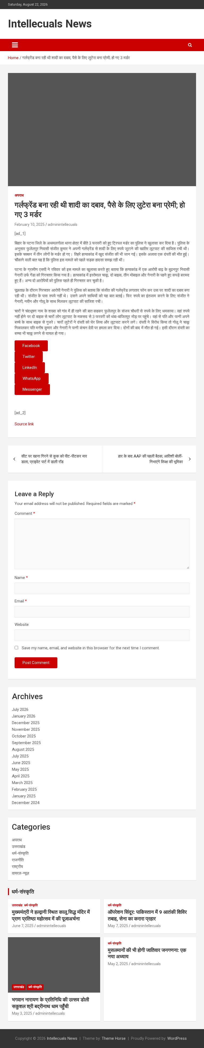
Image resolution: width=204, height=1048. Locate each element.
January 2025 (23, 796)
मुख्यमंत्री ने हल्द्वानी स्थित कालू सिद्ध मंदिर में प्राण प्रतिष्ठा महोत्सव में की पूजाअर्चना (51, 915)
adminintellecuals (62, 224)
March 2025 (22, 782)
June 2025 (21, 762)
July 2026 (20, 709)
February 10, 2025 (30, 224)
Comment (25, 513)
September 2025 (26, 742)
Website (22, 624)
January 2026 (23, 716)
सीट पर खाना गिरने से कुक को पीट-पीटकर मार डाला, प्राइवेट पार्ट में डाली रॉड (54, 459)
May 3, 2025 (22, 1013)
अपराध (19, 195)
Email (21, 601)
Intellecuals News (50, 24)
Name (21, 577)
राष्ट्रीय (17, 866)
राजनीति (18, 860)
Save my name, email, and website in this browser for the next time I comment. (91, 648)
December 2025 (25, 722)
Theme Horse (114, 1038)
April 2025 (20, 776)
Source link (24, 424)
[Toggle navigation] (15, 45)
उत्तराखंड (18, 846)
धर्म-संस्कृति (20, 853)
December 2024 (25, 802)
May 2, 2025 (118, 964)
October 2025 (24, 736)
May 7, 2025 (118, 926)
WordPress (177, 1038)
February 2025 (24, 789)
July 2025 (20, 756)
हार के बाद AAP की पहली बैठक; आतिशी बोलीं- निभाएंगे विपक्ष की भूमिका (150, 459)
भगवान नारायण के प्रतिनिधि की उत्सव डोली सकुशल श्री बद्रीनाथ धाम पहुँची (50, 1003)
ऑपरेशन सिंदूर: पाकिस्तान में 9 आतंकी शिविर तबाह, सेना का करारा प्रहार (147, 915)
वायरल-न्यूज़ (20, 873)
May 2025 (20, 769)
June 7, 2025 (22, 926)
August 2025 (23, 749)
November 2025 (26, 729)
